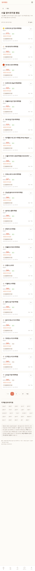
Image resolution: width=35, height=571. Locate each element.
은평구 (10, 420)
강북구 (16, 406)
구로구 (10, 409)
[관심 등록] (31, 29)
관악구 (28, 406)
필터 (31, 22)
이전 (8, 393)
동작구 (11, 413)
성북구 (10, 416)
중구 (22, 420)
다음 (27, 393)
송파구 (16, 416)
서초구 (31, 413)
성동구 (4, 416)
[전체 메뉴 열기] (32, 2)
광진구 (4, 409)
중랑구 (27, 420)
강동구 (10, 406)
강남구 (4, 406)
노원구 (22, 409)
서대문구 (24, 413)
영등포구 (29, 416)
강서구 (22, 406)
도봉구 (28, 409)
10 (22, 393)
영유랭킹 (4, 2)
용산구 (4, 420)
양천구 (22, 416)
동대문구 (4, 413)
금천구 (16, 409)
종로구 (16, 420)
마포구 (17, 413)
